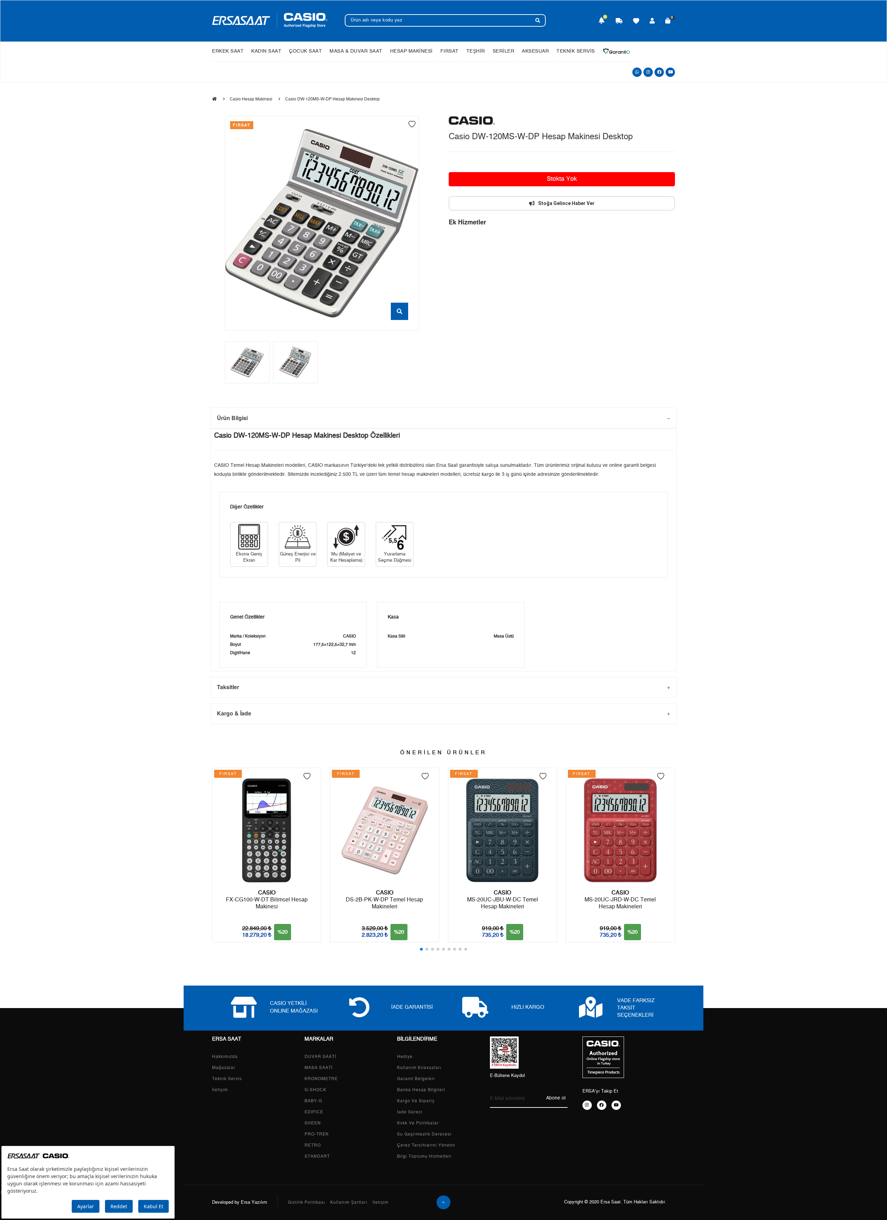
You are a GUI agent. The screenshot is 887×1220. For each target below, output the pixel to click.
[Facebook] (659, 72)
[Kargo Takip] (619, 21)
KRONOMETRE (321, 1079)
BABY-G (313, 1101)
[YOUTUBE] (616, 1105)
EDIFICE (314, 1112)
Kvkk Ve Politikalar (418, 1123)
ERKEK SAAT (228, 51)
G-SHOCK (315, 1090)
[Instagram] (648, 72)
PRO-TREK (317, 1134)
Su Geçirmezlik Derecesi (424, 1134)
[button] (421, 949)
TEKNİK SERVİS (575, 51)
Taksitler (228, 687)
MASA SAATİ (319, 1068)
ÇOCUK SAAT (305, 51)
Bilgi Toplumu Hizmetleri (424, 1156)
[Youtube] (670, 72)
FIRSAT (449, 51)
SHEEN (313, 1123)
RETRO (313, 1145)
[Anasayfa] (214, 99)
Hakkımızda (225, 1056)
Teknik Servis (227, 1079)
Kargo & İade (234, 713)
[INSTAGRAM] (587, 1105)
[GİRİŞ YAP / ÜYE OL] (652, 21)
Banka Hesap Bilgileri (421, 1090)
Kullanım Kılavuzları (419, 1068)
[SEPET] (668, 21)
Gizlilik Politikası (306, 1202)
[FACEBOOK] (601, 1105)
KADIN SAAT (266, 51)
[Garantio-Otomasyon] (616, 51)
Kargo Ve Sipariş (415, 1101)
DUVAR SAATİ (320, 1056)
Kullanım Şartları (348, 1202)
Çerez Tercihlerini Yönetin (426, 1145)
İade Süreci (409, 1112)
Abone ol (555, 1098)
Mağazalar (223, 1068)
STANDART (317, 1156)
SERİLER (504, 51)
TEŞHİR (475, 51)
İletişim (220, 1090)
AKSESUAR (535, 51)
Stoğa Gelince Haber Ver (566, 203)
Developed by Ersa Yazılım (239, 1202)
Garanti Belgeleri (416, 1079)
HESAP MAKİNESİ (411, 51)
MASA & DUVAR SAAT (356, 51)
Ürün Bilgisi (232, 418)
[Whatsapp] (637, 72)
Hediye (405, 1056)
